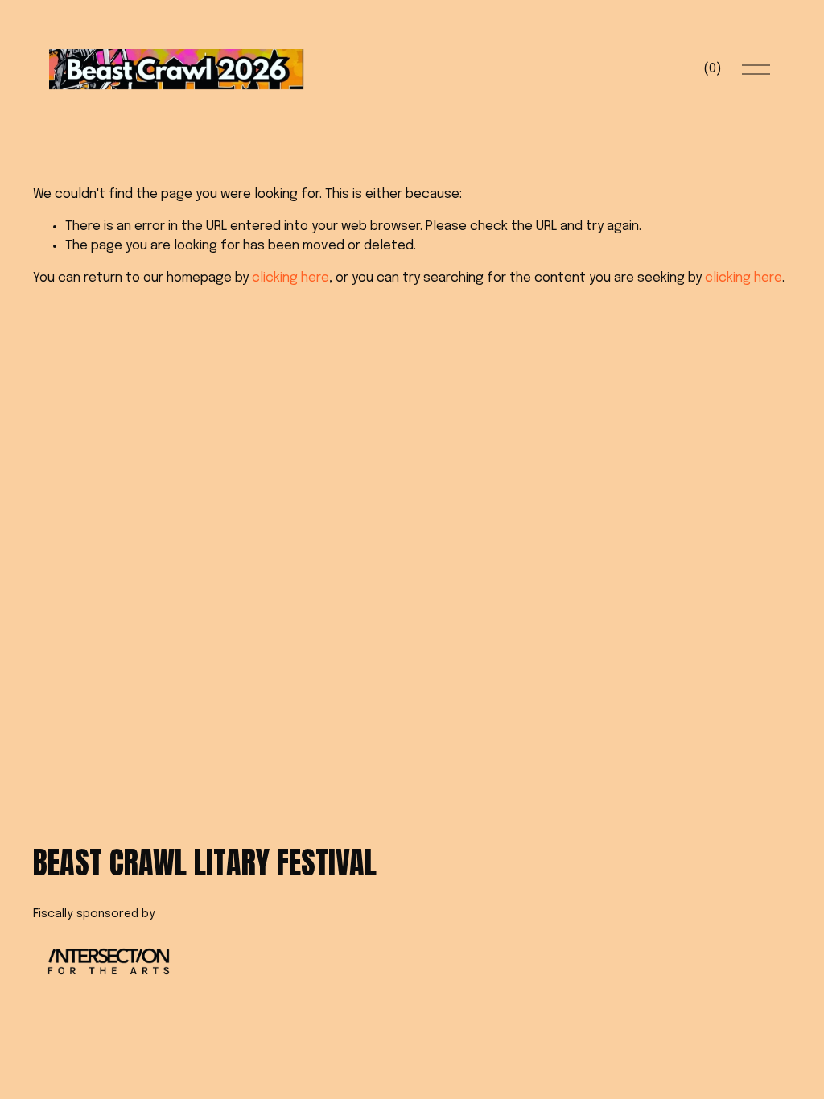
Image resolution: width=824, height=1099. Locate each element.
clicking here (290, 278)
